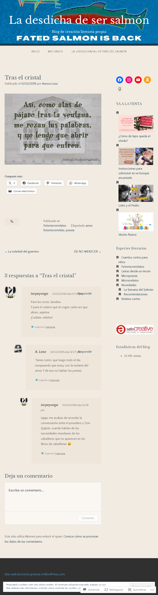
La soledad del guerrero (23, 251)
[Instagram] (128, 79)
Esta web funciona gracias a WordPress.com (35, 574)
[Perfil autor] (119, 89)
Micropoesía (129, 276)
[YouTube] (138, 79)
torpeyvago (39, 294)
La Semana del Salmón (138, 289)
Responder (85, 293)
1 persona (50, 327)
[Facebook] (119, 79)
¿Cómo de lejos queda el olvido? (134, 139)
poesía (70, 230)
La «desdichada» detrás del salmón (99, 51)
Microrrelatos (130, 280)
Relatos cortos (130, 299)
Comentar (88, 518)
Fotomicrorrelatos (54, 225)
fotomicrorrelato (54, 230)
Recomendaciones (136, 294)
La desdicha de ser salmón (79, 20)
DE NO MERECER (86, 251)
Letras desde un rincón (135, 271)
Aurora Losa (50, 83)
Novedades (128, 285)
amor (89, 225)
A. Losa (40, 352)
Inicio (35, 51)
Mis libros (55, 51)
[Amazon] (147, 79)
